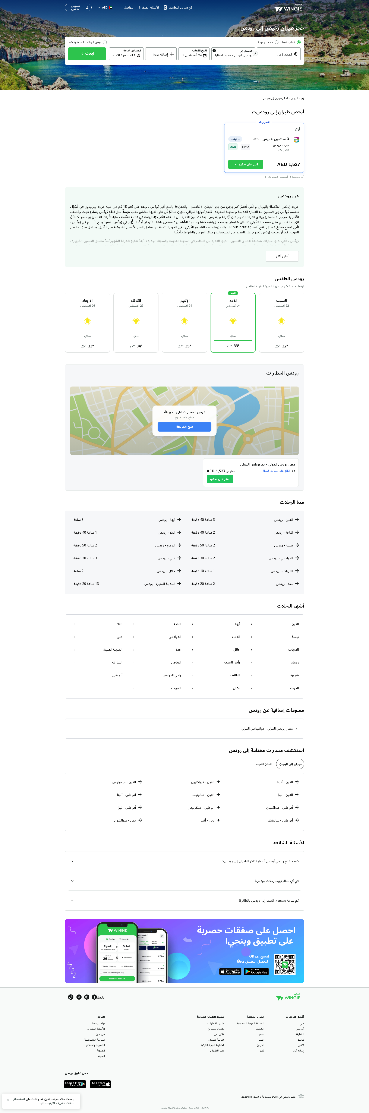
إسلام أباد (298, 1051)
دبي (302, 1024)
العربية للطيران (216, 1040)
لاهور (301, 1045)
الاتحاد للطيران (216, 1029)
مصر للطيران (217, 1051)
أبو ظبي (300, 1029)
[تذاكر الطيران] (302, 98)
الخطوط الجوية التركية (212, 1045)
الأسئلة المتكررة (96, 1029)
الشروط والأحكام (95, 1045)
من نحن (100, 1034)
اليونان (294, 98)
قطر (262, 1051)
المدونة (101, 1051)
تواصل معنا (98, 1024)
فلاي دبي (219, 1034)
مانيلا (301, 1040)
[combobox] (276, 57)
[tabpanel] (184, 802)
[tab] (290, 764)
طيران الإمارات (215, 1024)
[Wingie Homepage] (289, 7)
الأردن (260, 1045)
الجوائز (101, 1056)
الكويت (260, 1029)
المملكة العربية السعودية (250, 1024)
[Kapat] (8, 1101)
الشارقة (300, 1034)
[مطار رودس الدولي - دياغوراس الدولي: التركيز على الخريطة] (251, 472)
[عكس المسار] (255, 54)
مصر (261, 1034)
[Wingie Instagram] (86, 997)
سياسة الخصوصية (94, 1040)
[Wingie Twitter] (79, 997)
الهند (261, 1040)
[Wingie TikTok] (70, 998)
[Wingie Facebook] (94, 997)
